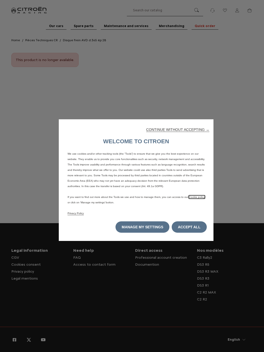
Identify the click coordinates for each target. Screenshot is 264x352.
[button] (177, 130)
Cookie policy (197, 197)
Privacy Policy (76, 213)
